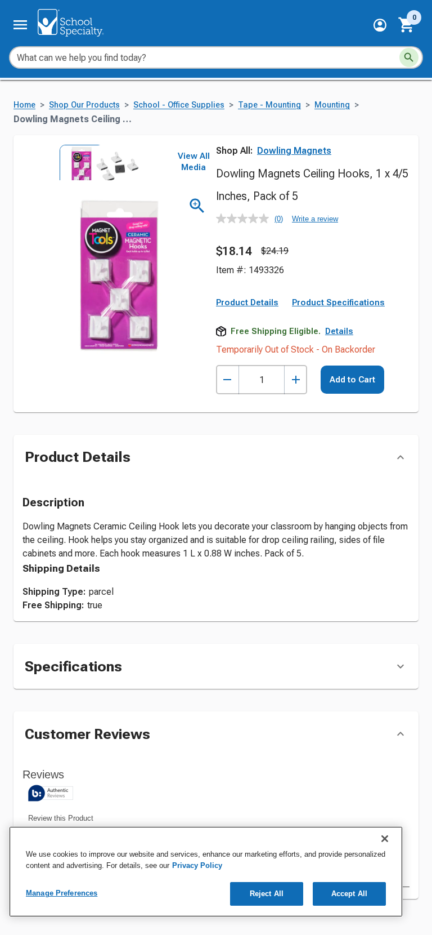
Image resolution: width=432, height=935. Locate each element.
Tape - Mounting (269, 105)
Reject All (267, 893)
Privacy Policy (197, 865)
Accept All (349, 893)
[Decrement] (227, 380)
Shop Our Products (84, 105)
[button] (380, 25)
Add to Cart (352, 380)
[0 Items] (407, 25)
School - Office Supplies (178, 105)
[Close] (384, 838)
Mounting (332, 105)
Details (339, 331)
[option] (76, 162)
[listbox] (94, 162)
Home (24, 105)
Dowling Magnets (294, 150)
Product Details (247, 302)
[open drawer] (20, 24)
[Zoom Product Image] (197, 205)
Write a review (315, 219)
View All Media (194, 161)
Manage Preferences (61, 893)
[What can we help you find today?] (408, 57)
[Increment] (295, 380)
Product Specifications (338, 302)
